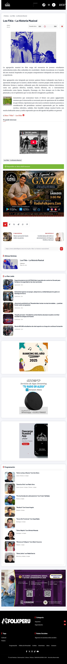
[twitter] (29, 651)
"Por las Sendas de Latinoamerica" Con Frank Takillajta (33, 496)
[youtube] (37, 651)
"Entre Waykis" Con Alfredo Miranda (27, 530)
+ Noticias (6, 16)
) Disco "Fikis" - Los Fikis (13, 115)
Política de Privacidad (25, 645)
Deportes (50, 621)
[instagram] (32, 651)
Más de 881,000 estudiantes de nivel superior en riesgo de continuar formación (38, 326)
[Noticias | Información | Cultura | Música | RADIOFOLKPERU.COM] (5, 6)
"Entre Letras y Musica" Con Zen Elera (27, 473)
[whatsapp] (23, 224)
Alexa (47, 645)
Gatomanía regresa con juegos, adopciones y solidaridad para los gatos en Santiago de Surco (37, 292)
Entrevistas (41, 645)
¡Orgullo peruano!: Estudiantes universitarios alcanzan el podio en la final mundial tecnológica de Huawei (36, 315)
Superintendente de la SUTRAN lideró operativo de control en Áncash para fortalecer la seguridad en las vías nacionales (37, 281)
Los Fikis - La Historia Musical (18, 16)
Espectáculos (50, 625)
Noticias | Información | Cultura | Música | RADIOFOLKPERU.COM (29, 657)
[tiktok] (34, 651)
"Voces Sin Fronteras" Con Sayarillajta (28, 519)
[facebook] (9, 224)
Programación (13, 645)
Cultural (3, 637)
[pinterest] (27, 224)
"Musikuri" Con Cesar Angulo (25, 507)
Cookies (34, 645)
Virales (3, 641)
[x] (14, 224)
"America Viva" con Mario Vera (25, 484)
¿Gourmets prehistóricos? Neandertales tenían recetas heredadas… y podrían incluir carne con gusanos (38, 304)
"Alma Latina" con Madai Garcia (25, 553)
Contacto (53, 645)
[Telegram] (18, 224)
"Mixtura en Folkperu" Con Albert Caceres (29, 542)
